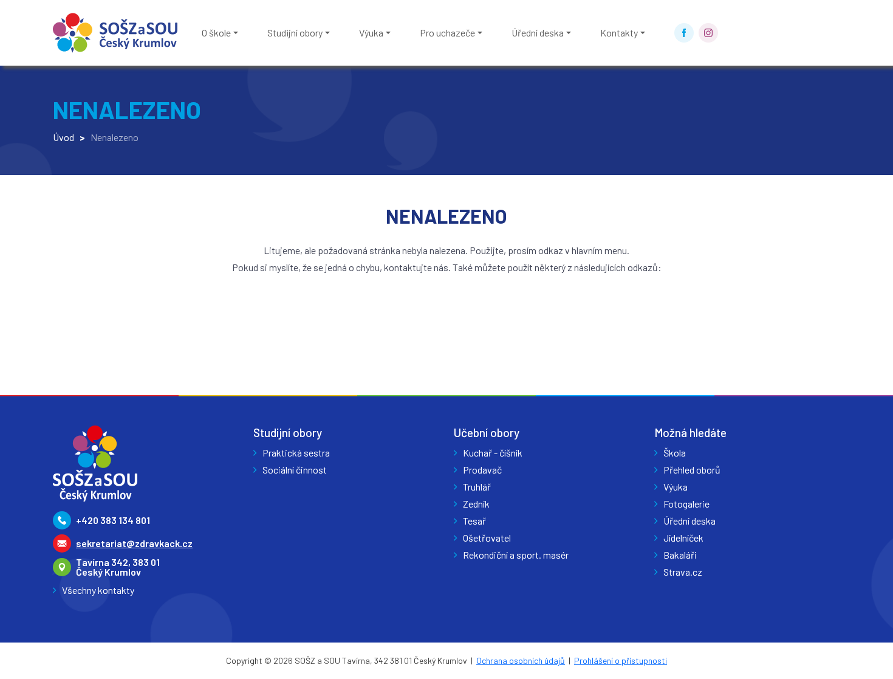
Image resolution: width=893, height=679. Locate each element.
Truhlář (477, 486)
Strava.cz (682, 571)
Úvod (63, 137)
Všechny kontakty (98, 590)
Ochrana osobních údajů (520, 660)
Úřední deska (689, 520)
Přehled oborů (691, 469)
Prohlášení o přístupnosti (620, 660)
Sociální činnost (294, 469)
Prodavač (482, 469)
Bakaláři (680, 554)
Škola (674, 452)
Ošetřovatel (487, 537)
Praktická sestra (296, 452)
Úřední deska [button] (538, 32)
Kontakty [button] (619, 32)
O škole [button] (216, 32)
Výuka (675, 486)
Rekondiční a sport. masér (516, 554)
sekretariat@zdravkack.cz (134, 543)
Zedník (476, 503)
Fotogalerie (686, 503)
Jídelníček (683, 537)
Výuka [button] (371, 32)
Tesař (474, 520)
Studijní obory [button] (295, 32)
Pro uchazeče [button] (447, 32)
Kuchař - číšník (492, 452)
